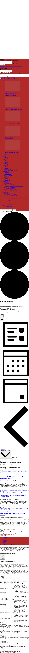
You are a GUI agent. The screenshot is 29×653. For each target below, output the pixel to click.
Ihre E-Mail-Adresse (16, 71)
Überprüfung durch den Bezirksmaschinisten (12, 94)
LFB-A (7, 176)
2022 (6, 162)
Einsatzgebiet (8, 169)
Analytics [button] (2, 635)
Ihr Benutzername (16, 61)
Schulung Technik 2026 (11, 152)
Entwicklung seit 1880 (15, 202)
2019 (6, 165)
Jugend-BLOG (8, 207)
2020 (6, 164)
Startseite (5, 80)
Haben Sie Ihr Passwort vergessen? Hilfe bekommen (11, 66)
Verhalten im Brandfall (10, 184)
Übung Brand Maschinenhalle (13, 109)
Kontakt (4, 541)
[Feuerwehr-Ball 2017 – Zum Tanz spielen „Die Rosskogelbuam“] (14, 491)
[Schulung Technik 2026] (12, 149)
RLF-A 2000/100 (9, 175)
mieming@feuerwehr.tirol (8, 534)
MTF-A (7, 177)
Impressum (5, 540)
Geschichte (7, 196)
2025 (6, 158)
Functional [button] (2, 622)
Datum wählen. (14, 457)
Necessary (4, 577)
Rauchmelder (8, 183)
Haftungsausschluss (9, 538)
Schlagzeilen (8, 154)
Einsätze (4, 156)
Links (4, 542)
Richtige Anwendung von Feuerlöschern (14, 186)
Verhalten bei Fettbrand (10, 188)
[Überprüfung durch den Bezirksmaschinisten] (12, 91)
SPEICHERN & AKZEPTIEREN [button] (7, 652)
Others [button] (1, 647)
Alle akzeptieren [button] (13, 553)
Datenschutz (2, 67)
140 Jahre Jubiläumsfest (13, 204)
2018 (6, 166)
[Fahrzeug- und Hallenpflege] (12, 121)
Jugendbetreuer (8, 206)
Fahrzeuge (5, 171)
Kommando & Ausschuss (10, 194)
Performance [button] (2, 629)
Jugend (4, 205)
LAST (6, 178)
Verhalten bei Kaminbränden (11, 190)
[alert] (14, 305)
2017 (6, 168)
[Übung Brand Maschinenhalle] (12, 106)
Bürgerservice (6, 181)
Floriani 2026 (9, 138)
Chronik (10, 200)
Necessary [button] (2, 576)
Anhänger (7, 180)
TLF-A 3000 (8, 174)
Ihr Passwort (15, 63)
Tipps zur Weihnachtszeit (10, 187)
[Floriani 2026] (12, 135)
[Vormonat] (16, 447)
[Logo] (7, 77)
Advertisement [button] (3, 641)
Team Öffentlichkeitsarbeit (11, 195)
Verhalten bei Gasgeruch (10, 189)
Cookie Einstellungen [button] (4, 553)
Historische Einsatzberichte (11, 170)
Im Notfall (7, 182)
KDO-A (7, 172)
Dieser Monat (3, 449)
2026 (6, 157)
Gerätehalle (10, 201)
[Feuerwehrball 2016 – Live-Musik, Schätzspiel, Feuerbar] (14, 509)
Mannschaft (7, 193)
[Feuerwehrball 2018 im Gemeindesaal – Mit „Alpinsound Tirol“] (14, 472)
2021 (6, 163)
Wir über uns (5, 192)
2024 (6, 159)
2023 (6, 160)
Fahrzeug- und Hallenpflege (13, 123)
